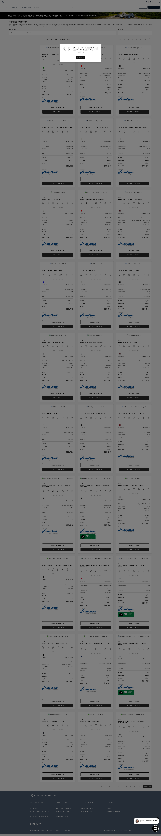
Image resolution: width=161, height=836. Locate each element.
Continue (80, 57)
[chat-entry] (155, 828)
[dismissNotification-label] (158, 818)
